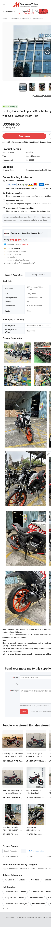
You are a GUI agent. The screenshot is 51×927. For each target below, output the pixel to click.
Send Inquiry (24, 136)
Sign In (6, 263)
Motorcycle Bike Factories (41, 892)
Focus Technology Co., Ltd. (31, 917)
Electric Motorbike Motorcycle (15, 904)
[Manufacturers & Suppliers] (25, 4)
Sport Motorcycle (37, 18)
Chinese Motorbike (36, 898)
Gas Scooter (9, 880)
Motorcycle (25, 18)
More (4, 908)
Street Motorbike (38, 904)
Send (24, 711)
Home (4, 18)
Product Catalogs (37, 851)
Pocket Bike (35, 880)
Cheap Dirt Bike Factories (14, 898)
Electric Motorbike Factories (15, 892)
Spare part (29, 856)
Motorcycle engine (9, 856)
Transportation (14, 18)
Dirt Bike (22, 880)
